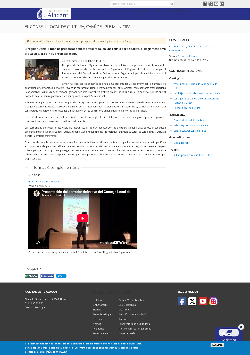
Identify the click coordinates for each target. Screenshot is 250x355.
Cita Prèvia (125, 309)
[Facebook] (182, 301)
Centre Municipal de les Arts (188, 120)
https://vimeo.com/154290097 (45, 181)
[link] (54, 16)
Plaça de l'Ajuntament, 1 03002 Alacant (46, 299)
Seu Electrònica (127, 304)
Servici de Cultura (187, 56)
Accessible (35, 3)
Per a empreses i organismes (135, 328)
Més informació (57, 352)
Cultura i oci (177, 46)
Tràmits (158, 10)
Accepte (217, 345)
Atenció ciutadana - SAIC (132, 314)
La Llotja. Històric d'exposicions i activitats (196, 93)
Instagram (222, 4)
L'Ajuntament (140, 10)
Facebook (205, 4)
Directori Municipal (35, 307)
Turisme (123, 319)
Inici (109, 10)
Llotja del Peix (181, 142)
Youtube (216, 4)
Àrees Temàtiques (178, 10)
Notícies (97, 319)
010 (27, 303)
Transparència (100, 333)
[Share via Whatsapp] (31, 275)
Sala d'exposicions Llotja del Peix (191, 125)
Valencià (86, 4)
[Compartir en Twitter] (61, 275)
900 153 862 (38, 303)
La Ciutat (122, 10)
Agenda (97, 323)
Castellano (81, 4)
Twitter (211, 4)
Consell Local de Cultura (186, 107)
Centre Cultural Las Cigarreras (189, 130)
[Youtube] (203, 301)
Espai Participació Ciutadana (134, 323)
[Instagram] (213, 301)
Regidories (98, 328)
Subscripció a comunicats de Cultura (193, 155)
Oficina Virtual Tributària (132, 300)
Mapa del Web (127, 333)
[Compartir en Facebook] (47, 275)
